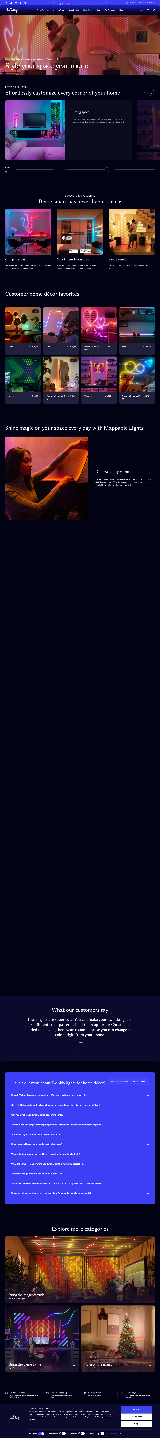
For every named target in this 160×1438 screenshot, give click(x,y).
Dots (11, 347)
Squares (88, 396)
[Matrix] (23, 374)
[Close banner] (156, 1407)
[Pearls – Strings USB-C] (61, 374)
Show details (113, 1434)
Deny (136, 1424)
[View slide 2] (78, 1049)
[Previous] (53, 2)
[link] (28, 232)
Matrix (11, 396)
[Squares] (99, 374)
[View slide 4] (84, 1049)
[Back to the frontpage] (6, 59)
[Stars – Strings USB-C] (137, 374)
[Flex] (61, 325)
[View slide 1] (76, 1049)
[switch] (62, 1433)
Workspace (60, 170)
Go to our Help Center (136, 1082)
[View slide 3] (81, 1049)
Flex (48, 347)
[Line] (137, 325)
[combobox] (131, 2)
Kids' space (109, 169)
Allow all (136, 1409)
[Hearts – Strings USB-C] (99, 325)
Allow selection (136, 1417)
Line (124, 347)
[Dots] (23, 325)
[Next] (106, 2)
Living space (8, 169)
